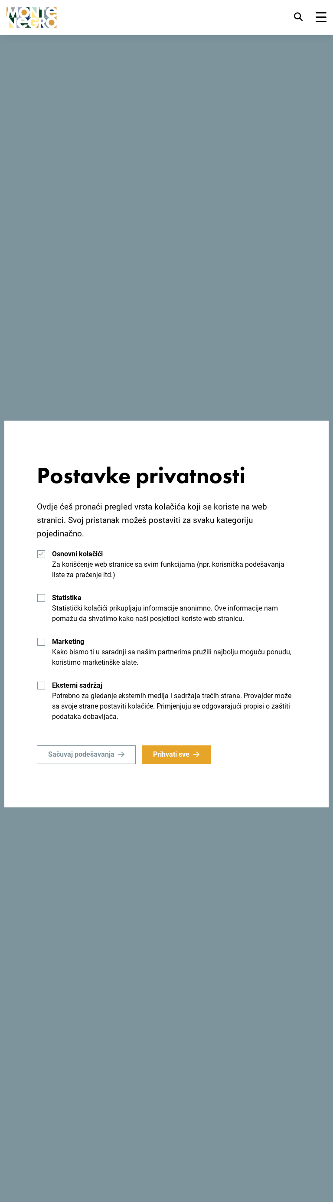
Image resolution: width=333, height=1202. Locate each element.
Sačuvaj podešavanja (81, 754)
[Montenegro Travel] (32, 17)
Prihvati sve (171, 754)
